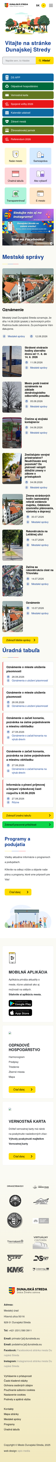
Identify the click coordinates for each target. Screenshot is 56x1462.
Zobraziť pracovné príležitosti (20, 824)
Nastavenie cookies (15, 1394)
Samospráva (40, 161)
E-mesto (40, 200)
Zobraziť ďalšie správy (18, 640)
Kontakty (9, 1409)
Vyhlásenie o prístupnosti (18, 1376)
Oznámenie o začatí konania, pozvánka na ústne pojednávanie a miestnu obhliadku (28, 722)
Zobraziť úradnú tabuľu (18, 815)
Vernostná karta (19, 95)
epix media (24, 1451)
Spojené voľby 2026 (22, 104)
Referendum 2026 (21, 139)
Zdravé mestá (18, 121)
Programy (9, 1424)
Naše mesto (15, 161)
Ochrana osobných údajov (18, 1385)
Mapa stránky (11, 1414)
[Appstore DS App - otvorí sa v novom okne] (20, 1011)
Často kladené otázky (16, 1380)
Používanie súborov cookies (19, 1390)
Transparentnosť (16, 200)
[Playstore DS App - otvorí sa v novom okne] (20, 1002)
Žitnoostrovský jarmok (23, 130)
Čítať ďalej (20, 892)
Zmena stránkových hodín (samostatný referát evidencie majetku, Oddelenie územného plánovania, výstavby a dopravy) (40, 503)
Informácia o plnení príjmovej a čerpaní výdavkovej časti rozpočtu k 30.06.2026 (25, 789)
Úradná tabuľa (15, 180)
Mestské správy (12, 1419)
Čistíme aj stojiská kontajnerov (36, 420)
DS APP (15, 77)
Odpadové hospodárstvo (24, 86)
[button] (51, 5)
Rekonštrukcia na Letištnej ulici (36, 532)
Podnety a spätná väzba (17, 1399)
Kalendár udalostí (20, 112)
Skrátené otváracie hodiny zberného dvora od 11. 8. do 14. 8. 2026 (36, 352)
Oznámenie (13, 309)
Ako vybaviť (40, 180)
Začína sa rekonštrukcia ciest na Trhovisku (39, 570)
